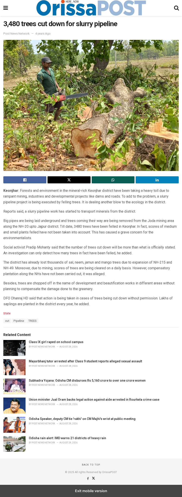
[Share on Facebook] (24, 179)
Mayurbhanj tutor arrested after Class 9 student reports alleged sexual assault (85, 361)
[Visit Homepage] (91, 8)
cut (7, 320)
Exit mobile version (91, 491)
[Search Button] (176, 8)
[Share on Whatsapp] (113, 179)
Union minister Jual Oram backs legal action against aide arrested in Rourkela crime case (94, 399)
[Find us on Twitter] (93, 478)
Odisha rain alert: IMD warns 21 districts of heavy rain (67, 438)
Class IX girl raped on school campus (56, 342)
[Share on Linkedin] (157, 179)
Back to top (91, 464)
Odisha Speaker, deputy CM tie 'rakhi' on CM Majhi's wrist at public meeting (82, 419)
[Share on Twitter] (69, 179)
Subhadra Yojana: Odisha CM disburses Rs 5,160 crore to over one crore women (87, 380)
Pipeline (19, 320)
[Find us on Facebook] (88, 478)
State (6, 313)
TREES (32, 320)
